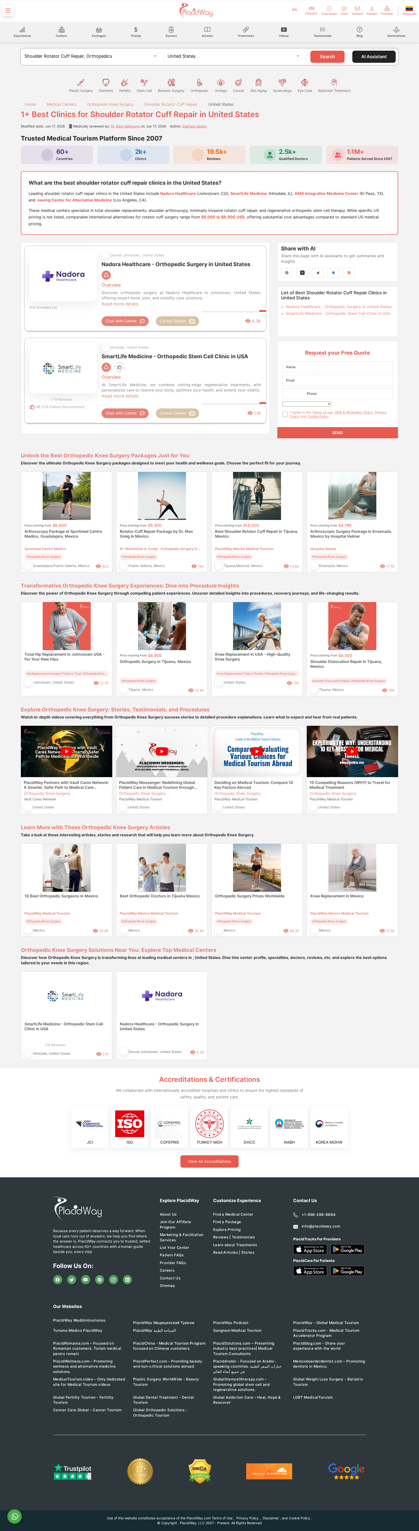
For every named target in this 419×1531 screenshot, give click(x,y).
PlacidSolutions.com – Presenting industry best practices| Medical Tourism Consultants (243, 1348)
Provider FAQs (173, 1262)
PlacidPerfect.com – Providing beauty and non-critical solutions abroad (167, 1364)
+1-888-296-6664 (319, 1214)
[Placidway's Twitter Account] (71, 1279)
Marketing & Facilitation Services (181, 1237)
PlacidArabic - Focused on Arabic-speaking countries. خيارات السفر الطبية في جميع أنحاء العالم (247, 1366)
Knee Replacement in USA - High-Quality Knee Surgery (252, 657)
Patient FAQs (172, 1255)
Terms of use (322, 412)
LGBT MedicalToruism (313, 1397)
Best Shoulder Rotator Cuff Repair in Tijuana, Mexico (256, 534)
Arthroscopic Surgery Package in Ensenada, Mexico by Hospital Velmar (351, 534)
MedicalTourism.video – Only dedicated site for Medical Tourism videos (89, 1382)
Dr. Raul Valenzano (125, 126)
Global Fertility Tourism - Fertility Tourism (83, 1400)
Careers (167, 1270)
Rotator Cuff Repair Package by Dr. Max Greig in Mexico (156, 534)
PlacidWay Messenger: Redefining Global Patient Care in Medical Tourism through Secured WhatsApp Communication (157, 785)
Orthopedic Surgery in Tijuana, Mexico (155, 661)
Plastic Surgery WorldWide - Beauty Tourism (166, 1382)
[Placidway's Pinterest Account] (99, 1279)
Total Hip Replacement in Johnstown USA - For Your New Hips (64, 657)
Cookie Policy (318, 416)
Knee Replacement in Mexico (337, 895)
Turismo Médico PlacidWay (77, 1330)
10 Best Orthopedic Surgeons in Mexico (61, 895)
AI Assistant (374, 56)
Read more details (120, 303)
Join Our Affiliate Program (175, 1224)
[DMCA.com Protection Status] (200, 1471)
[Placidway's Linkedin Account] (127, 1279)
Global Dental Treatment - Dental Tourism (163, 1400)
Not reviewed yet (43, 307)
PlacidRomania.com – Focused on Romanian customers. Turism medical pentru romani (87, 1348)
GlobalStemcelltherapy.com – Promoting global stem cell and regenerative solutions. (241, 1384)
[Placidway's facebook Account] (57, 1279)
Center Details (173, 321)
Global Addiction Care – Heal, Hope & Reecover (247, 1400)
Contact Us (170, 1278)
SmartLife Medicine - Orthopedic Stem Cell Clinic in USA (338, 313)
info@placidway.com (321, 1226)
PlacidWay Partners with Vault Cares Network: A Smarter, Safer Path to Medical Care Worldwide (66, 785)
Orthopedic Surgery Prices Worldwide (249, 895)
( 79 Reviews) (62, 399)
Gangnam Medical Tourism (237, 1330)
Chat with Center (121, 321)
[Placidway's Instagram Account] (113, 1279)
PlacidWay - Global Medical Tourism (326, 1322)
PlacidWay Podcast (231, 1322)
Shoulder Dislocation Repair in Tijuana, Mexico (346, 664)
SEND (337, 432)
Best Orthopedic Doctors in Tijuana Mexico (160, 895)
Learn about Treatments (235, 1245)
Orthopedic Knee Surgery (110, 104)
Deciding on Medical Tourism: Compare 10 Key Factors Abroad (253, 785)
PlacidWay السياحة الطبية (154, 1330)
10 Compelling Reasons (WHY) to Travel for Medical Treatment (350, 785)
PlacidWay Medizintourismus (79, 1320)
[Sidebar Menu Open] (8, 10)
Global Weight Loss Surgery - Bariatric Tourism (328, 1382)
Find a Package (227, 1222)
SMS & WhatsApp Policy (354, 412)
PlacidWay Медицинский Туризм (163, 1322)
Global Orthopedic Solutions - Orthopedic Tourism (160, 1412)
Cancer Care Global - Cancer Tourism (87, 1410)
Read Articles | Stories (233, 1252)
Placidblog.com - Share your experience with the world (319, 1346)
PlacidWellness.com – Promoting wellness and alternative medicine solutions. (84, 1366)
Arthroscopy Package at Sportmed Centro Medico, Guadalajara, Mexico (63, 534)
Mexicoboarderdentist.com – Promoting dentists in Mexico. (329, 1364)
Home (30, 104)
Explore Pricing (227, 1229)
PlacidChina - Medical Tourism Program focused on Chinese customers (169, 1346)
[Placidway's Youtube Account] (85, 1279)
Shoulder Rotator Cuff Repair (171, 104)
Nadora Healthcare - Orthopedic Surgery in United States (339, 306)
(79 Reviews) (55, 1045)
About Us (168, 1214)
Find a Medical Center (233, 1214)
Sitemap (167, 1285)
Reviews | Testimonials (234, 1237)
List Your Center (174, 1247)
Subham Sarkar (194, 126)
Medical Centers (61, 104)
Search (327, 56)
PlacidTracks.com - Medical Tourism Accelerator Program (326, 1333)
